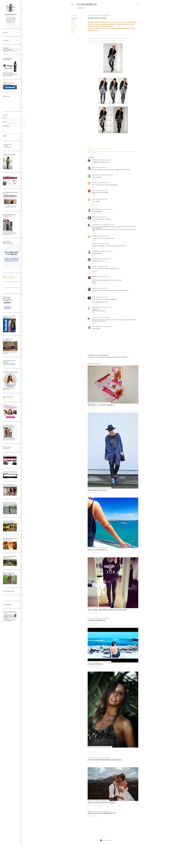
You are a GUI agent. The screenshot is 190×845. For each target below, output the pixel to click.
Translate (15, 51)
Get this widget (10, 477)
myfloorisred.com (96, 224)
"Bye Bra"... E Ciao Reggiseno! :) (101, 405)
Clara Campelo (96, 307)
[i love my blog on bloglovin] (9, 364)
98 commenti (96, 623)
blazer (72, 21)
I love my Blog (87, 4)
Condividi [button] (73, 15)
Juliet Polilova (95, 258)
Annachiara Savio (96, 175)
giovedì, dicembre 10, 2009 (106, 159)
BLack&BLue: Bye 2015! (97, 490)
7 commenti (95, 751)
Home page (80, 8)
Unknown (94, 182)
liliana (93, 167)
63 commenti (96, 815)
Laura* (93, 297)
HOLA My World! (95, 664)
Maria (93, 217)
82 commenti (96, 762)
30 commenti (96, 552)
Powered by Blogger (106, 840)
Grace (93, 190)
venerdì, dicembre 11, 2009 (107, 326)
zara (72, 32)
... (88, 749)
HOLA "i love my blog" (98, 550)
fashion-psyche (96, 160)
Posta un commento (97, 805)
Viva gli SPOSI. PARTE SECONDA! (101, 802)
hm (72, 23)
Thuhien (94, 266)
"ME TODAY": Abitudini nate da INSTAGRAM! (107, 610)
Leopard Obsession (96, 620)
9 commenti (95, 407)
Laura (93, 199)
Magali (94, 288)
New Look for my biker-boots (101, 813)
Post (6, 146)
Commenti (8, 147)
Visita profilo (10, 25)
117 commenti (96, 492)
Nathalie (94, 276)
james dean (74, 25)
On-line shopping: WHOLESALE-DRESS (104, 760)
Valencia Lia (95, 317)
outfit (72, 27)
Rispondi (94, 164)
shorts (73, 31)
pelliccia (73, 29)
